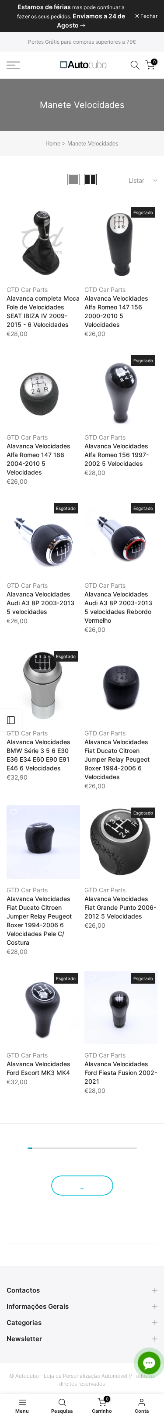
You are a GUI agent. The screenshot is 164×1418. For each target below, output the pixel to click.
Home (52, 143)
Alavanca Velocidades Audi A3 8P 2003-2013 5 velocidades (40, 602)
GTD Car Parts (27, 289)
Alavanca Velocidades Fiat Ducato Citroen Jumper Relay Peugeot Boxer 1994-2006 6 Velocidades (117, 759)
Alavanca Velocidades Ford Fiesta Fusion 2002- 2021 (120, 1072)
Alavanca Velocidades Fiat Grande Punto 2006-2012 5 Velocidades (120, 907)
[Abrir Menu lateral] (11, 720)
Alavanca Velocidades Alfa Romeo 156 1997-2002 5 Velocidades (116, 454)
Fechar (148, 16)
